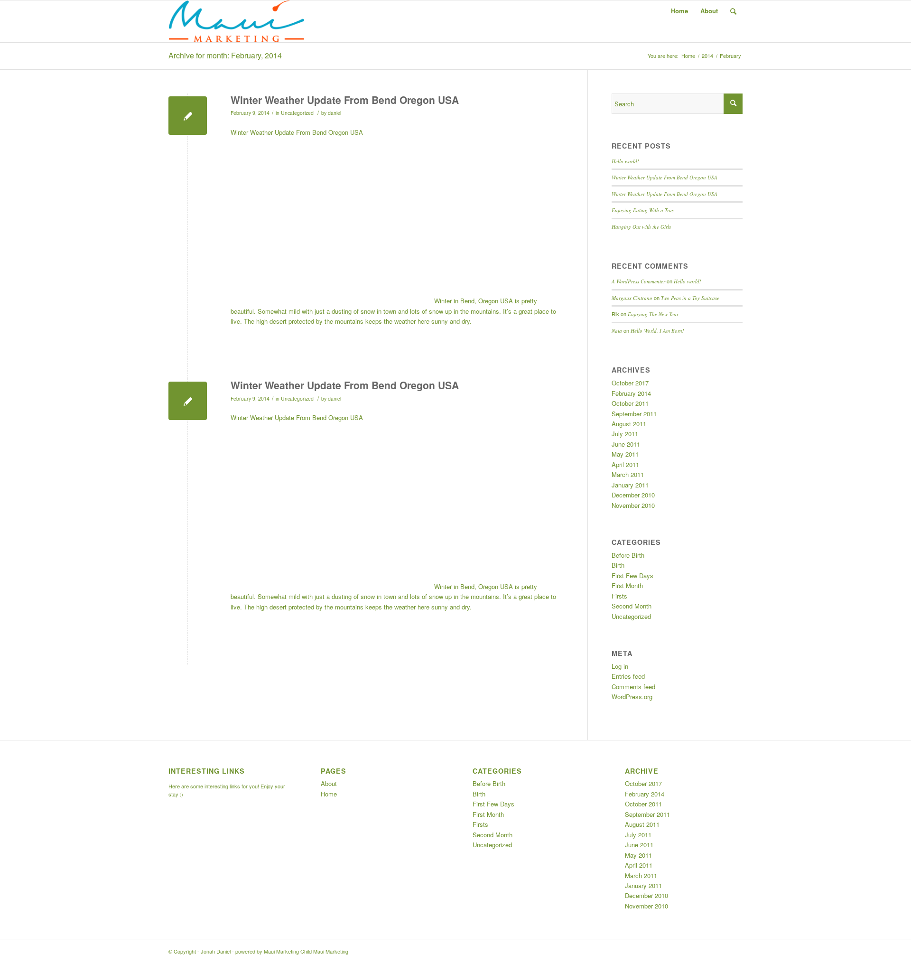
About (709, 10)
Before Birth (628, 555)
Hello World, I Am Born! (657, 330)
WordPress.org (632, 696)
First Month (627, 585)
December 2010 (633, 494)
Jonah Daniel (216, 951)
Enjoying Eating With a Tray (643, 210)
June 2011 (626, 444)
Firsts (619, 595)
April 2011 (625, 464)
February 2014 (631, 393)
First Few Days (632, 575)
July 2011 (625, 433)
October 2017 (630, 382)
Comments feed (633, 686)
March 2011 (628, 474)
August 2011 (629, 423)
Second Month (631, 605)
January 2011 (630, 484)
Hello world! (625, 161)
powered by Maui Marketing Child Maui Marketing (291, 951)
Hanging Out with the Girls (641, 226)
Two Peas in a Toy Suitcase (690, 297)
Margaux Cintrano (632, 297)
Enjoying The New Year (653, 314)
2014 (707, 55)
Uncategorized (297, 112)
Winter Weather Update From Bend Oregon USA (345, 100)
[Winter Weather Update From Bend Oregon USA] (187, 115)
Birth (618, 565)
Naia (617, 330)
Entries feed (628, 676)
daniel (334, 112)
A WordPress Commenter (638, 281)
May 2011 (625, 454)
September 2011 (634, 413)
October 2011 (630, 403)
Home (679, 10)
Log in (620, 666)
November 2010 (633, 505)
